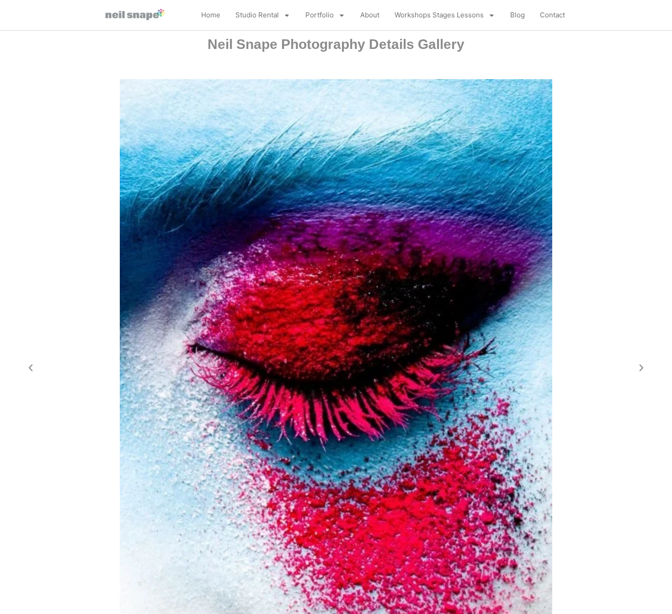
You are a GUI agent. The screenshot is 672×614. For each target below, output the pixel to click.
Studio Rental (257, 15)
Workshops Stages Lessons (439, 15)
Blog (517, 15)
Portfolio (319, 15)
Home (210, 15)
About (369, 15)
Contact (552, 15)
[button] (30, 367)
